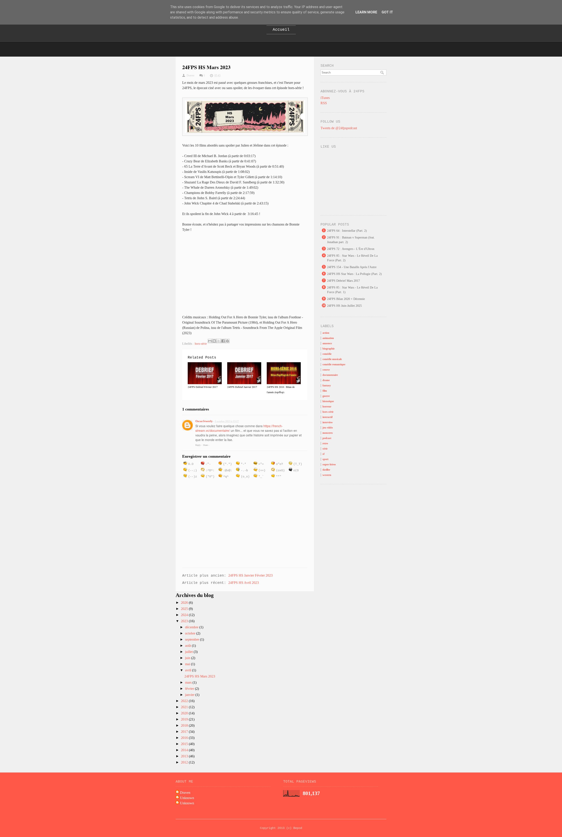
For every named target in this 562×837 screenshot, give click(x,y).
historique (328, 401)
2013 (185, 756)
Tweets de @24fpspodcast (339, 128)
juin (188, 658)
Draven (185, 792)
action (325, 332)
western (326, 475)
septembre (192, 639)
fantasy (326, 385)
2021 (185, 707)
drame (326, 380)
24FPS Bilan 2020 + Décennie (346, 299)
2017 (185, 731)
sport (325, 459)
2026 (185, 602)
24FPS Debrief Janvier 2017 (242, 387)
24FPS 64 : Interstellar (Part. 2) (347, 230)
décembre (192, 627)
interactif (327, 417)
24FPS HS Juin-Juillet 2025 (344, 305)
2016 (185, 738)
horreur (326, 406)
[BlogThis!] (214, 341)
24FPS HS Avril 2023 (243, 582)
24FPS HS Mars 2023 (199, 676)
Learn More (366, 12)
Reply (198, 445)
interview (327, 422)
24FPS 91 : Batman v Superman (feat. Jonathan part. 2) (351, 240)
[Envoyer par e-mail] (210, 341)
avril (188, 670)
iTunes (325, 98)
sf (323, 453)
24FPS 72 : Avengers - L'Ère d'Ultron (350, 249)
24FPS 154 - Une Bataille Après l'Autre (351, 267)
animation (328, 338)
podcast (326, 438)
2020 (185, 713)
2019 (185, 719)
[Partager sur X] (218, 341)
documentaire (330, 374)
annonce (327, 343)
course (326, 369)
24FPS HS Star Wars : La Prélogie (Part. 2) (354, 274)
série (325, 448)
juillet (189, 652)
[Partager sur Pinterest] (227, 341)
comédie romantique (333, 364)
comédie (326, 353)
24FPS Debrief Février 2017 (203, 387)
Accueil (281, 29)
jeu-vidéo (327, 427)
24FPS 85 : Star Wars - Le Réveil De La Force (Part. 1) (352, 290)
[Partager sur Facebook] (223, 341)
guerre (326, 396)
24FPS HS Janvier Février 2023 (250, 575)
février (190, 688)
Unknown (187, 798)
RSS (324, 103)
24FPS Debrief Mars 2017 (343, 280)
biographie (328, 348)
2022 (185, 701)
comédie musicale (332, 359)
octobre (190, 633)
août (188, 645)
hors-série (201, 343)
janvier (190, 695)
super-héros (329, 464)
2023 (185, 621)
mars (189, 682)
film (324, 390)
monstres (327, 432)
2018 (185, 725)
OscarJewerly (204, 421)
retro (325, 443)
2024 (185, 615)
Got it (387, 12)
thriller (326, 469)
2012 (185, 762)
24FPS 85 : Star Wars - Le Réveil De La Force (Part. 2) (352, 258)
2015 (185, 744)
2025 (185, 609)
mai (188, 664)
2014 (185, 750)
